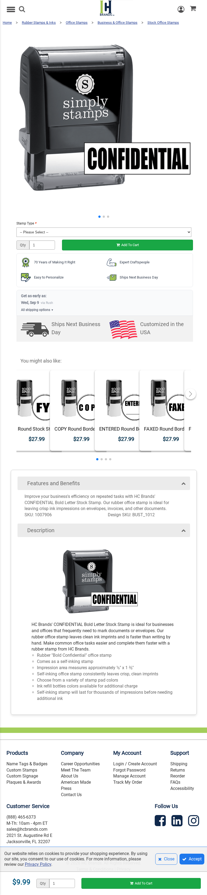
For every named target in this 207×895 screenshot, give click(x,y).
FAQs (175, 782)
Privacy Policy (38, 864)
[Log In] (184, 9)
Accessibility (182, 788)
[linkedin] (177, 821)
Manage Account (129, 776)
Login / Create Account (135, 763)
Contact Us (71, 794)
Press (66, 788)
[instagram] (194, 821)
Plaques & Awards (23, 782)
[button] (99, 217)
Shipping (178, 763)
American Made (76, 782)
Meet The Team (76, 770)
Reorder (177, 776)
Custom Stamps (21, 770)
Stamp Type (26, 223)
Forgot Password (129, 770)
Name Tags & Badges (26, 763)
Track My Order (127, 782)
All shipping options (37, 310)
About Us (69, 776)
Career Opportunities (80, 763)
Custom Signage (22, 776)
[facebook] (161, 821)
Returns (177, 770)
